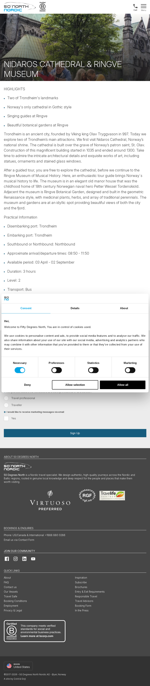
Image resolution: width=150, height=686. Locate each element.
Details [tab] (75, 308)
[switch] (56, 370)
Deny (27, 384)
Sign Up (75, 433)
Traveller (16, 405)
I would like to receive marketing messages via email (35, 412)
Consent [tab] (25, 308)
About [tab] (124, 308)
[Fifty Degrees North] (20, 6)
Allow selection (75, 384)
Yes (13, 418)
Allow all (122, 384)
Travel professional (23, 398)
